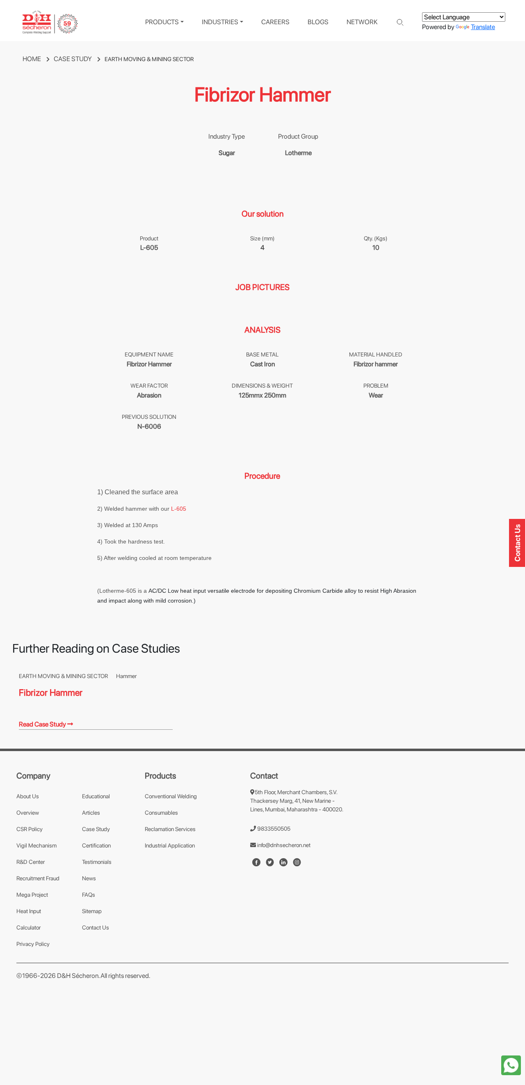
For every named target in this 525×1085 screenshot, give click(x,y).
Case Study (96, 829)
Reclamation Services (170, 829)
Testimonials (97, 862)
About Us (27, 796)
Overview (27, 812)
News (89, 878)
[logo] (50, 22)
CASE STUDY (73, 59)
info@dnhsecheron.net (283, 845)
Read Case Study (43, 724)
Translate (483, 27)
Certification (96, 845)
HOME (32, 59)
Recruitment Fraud (37, 878)
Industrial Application (170, 845)
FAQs (88, 894)
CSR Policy (29, 829)
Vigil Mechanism (36, 845)
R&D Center (30, 862)
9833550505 (273, 828)
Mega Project (32, 894)
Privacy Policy (33, 944)
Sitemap (92, 911)
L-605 (178, 508)
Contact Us (95, 927)
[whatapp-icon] (511, 1065)
